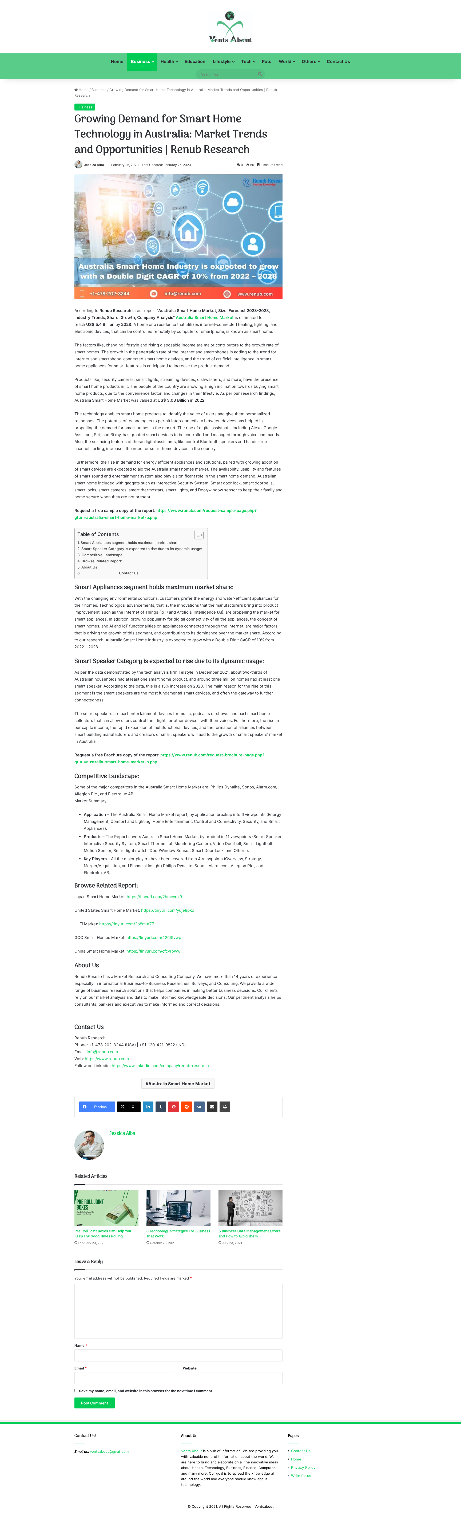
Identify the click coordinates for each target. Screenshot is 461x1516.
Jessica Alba (94, 165)
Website (190, 1368)
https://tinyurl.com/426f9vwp (153, 937)
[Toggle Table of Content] (196, 535)
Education (195, 61)
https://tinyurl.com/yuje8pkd (167, 910)
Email (80, 1368)
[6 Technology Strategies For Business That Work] (178, 1208)
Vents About (191, 1451)
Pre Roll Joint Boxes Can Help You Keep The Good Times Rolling (102, 1233)
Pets (266, 61)
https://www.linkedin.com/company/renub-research (160, 1065)
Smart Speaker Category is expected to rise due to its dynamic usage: (141, 549)
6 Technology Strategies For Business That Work (178, 1233)
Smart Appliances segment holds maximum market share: (130, 542)
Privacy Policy (303, 1467)
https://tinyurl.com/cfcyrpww (153, 951)
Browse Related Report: (102, 561)
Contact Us (338, 61)
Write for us (301, 1476)
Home (117, 61)
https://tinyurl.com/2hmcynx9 (154, 896)
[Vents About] (230, 27)
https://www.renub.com (107, 1058)
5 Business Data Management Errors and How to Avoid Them (249, 1233)
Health (167, 61)
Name (80, 1345)
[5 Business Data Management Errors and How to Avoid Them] (250, 1208)
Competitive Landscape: (103, 555)
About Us (89, 567)
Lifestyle (222, 61)
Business (140, 61)
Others (309, 61)
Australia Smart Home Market (179, 1083)
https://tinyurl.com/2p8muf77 (126, 923)
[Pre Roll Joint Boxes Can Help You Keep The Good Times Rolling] (106, 1208)
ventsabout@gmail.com (109, 1451)
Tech (246, 61)
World (285, 61)
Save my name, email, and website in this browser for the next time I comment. (146, 1391)
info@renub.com (102, 1051)
